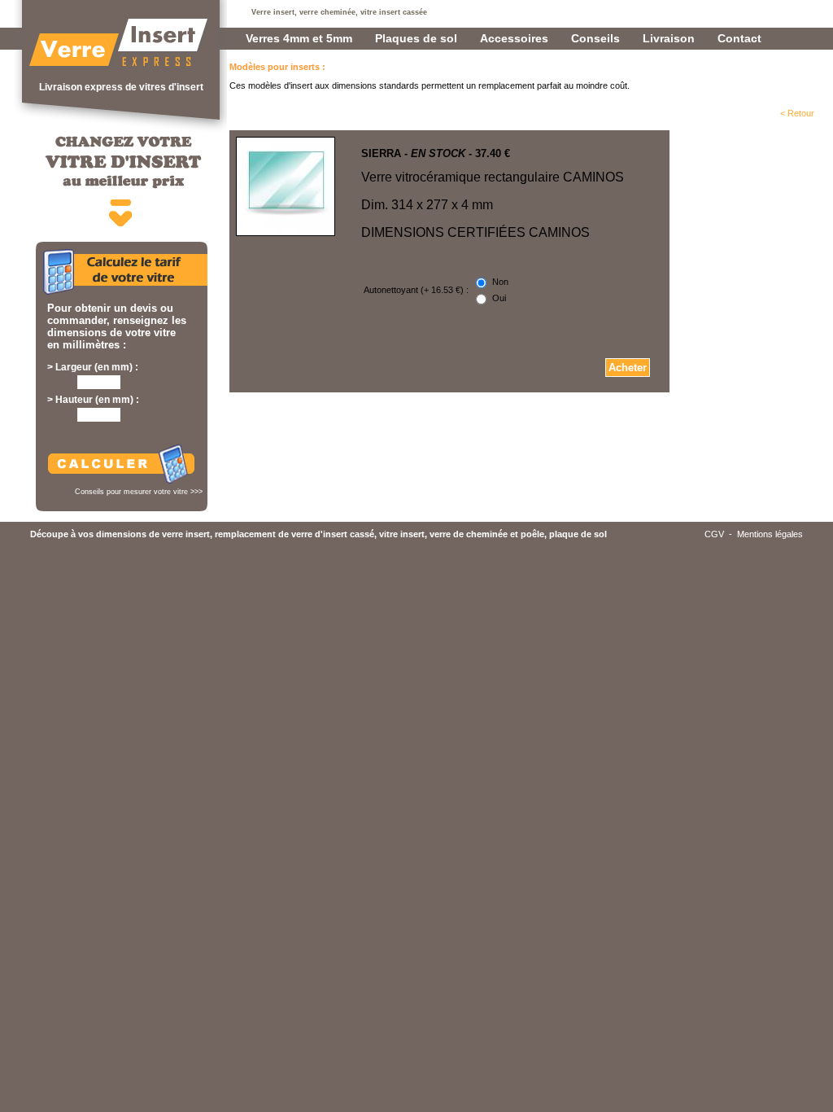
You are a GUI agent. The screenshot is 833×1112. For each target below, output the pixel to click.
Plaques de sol (416, 38)
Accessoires (514, 38)
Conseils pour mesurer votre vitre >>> (139, 492)
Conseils (595, 38)
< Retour (797, 113)
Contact (739, 38)
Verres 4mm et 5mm (299, 38)
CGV (714, 534)
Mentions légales (770, 534)
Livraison (669, 38)
